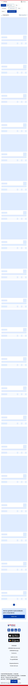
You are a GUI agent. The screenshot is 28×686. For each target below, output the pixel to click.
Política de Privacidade (13, 675)
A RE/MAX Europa (14, 650)
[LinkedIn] (15, 630)
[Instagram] (12, 630)
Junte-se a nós (14, 657)
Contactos (14, 653)
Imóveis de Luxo (14, 665)
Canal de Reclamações (6, 674)
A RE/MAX (14, 645)
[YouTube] (19, 630)
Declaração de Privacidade (13, 679)
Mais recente (22, 15)
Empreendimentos (14, 663)
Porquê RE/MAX (14, 659)
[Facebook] (9, 630)
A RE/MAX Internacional (14, 648)
